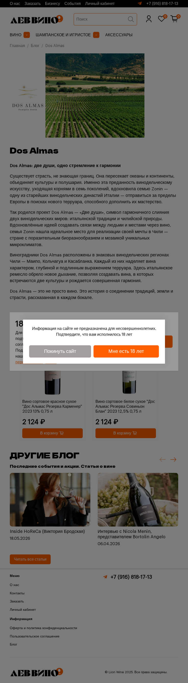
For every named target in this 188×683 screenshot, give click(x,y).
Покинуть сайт (60, 351)
